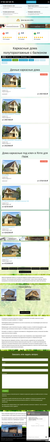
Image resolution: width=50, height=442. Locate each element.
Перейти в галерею (25, 312)
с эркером (31, 60)
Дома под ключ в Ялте (27, 20)
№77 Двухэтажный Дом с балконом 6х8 (12, 140)
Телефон (4, 362)
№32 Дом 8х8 (5, 175)
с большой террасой (23, 60)
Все (30, 57)
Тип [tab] (5, 57)
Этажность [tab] (17, 57)
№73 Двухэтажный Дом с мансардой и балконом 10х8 (15, 201)
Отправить (5, 390)
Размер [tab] (10, 57)
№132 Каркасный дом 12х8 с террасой (11, 257)
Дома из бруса (5, 268)
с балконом (15, 60)
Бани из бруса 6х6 (44, 268)
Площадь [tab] (24, 57)
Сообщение (4, 373)
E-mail (3, 368)
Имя (3, 357)
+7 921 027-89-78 (7, 2)
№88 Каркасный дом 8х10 (8, 227)
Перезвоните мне (31, 1)
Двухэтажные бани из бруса (25, 271)
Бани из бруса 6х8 (35, 268)
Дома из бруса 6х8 (13, 268)
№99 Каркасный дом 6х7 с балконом (11, 114)
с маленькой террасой (7, 60)
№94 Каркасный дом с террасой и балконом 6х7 (14, 88)
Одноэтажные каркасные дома (24, 268)
